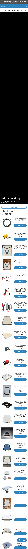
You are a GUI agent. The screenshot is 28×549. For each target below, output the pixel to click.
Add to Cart (20, 225)
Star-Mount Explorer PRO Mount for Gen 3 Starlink (20, 486)
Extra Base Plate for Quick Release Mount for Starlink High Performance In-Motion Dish (20, 248)
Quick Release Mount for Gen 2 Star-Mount (20, 387)
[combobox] (13, 6)
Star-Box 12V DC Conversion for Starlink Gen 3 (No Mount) (20, 430)
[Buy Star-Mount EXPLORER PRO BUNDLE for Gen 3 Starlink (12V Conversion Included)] (7, 475)
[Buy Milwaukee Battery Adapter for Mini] (7, 363)
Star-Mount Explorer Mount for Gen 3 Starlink (20, 458)
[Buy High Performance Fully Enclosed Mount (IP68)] (7, 334)
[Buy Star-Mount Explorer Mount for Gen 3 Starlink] (7, 461)
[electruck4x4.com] (13, 10)
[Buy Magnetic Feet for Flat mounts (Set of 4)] (7, 349)
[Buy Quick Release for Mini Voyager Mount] (7, 377)
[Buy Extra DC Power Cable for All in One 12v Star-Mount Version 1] (7, 278)
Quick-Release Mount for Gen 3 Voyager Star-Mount (20, 402)
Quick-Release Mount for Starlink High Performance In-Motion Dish (20, 416)
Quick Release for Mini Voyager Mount (20, 374)
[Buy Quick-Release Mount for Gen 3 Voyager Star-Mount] (7, 405)
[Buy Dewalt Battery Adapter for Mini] (7, 236)
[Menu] (2, 10)
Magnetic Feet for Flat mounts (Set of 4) (20, 346)
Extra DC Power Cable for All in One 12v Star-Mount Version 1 (20, 276)
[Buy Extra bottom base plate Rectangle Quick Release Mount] (7, 264)
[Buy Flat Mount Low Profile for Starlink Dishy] (7, 320)
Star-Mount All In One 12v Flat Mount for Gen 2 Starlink (20, 444)
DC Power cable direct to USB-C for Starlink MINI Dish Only (20, 219)
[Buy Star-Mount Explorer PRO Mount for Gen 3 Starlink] (7, 489)
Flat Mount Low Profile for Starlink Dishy (20, 318)
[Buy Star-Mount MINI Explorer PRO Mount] (7, 531)
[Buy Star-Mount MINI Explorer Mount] (7, 517)
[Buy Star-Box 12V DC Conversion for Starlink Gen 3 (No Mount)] (7, 433)
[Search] (26, 6)
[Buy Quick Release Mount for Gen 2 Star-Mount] (7, 391)
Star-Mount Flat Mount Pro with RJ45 (20, 500)
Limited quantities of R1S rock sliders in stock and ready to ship (14, 2)
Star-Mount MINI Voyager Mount (20, 542)
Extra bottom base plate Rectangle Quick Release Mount (20, 262)
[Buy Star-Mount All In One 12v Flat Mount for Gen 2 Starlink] (7, 447)
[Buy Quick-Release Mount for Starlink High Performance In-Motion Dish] (7, 419)
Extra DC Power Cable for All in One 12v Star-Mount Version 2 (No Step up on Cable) (20, 290)
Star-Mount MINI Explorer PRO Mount (20, 528)
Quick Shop (20, 254)
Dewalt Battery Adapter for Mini (20, 234)
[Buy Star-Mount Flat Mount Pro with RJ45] (7, 503)
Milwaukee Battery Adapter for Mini (20, 360)
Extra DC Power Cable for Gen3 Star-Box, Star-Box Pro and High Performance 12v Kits (20, 304)
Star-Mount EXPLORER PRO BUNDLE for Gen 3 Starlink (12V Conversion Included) (20, 472)
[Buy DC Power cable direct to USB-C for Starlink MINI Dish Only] (7, 222)
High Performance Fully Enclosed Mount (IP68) (20, 332)
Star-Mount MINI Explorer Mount (20, 514)
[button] (25, 10)
